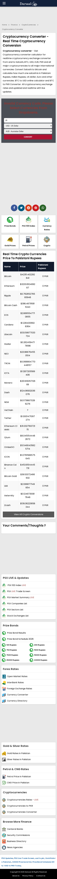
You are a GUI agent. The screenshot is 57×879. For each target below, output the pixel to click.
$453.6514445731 (27, 466)
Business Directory (16, 841)
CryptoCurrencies (29, 25)
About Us (15, 876)
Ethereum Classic (10, 428)
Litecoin (8, 334)
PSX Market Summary (20, 597)
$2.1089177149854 (28, 486)
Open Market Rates (17, 676)
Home (4, 25)
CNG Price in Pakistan (18, 782)
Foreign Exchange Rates (19, 688)
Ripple (7, 295)
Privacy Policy (27, 876)
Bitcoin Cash (10, 305)
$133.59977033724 (27, 334)
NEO (6, 353)
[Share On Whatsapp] (43, 208)
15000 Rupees (40, 655)
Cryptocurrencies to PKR (20, 805)
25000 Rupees (12, 660)
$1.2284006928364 (28, 324)
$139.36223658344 (27, 505)
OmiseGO (9, 447)
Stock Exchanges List (18, 615)
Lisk (6, 485)
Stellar (7, 344)
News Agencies (15, 847)
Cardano (8, 324)
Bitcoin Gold (10, 476)
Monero (8, 382)
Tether (7, 418)
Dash (7, 392)
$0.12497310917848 (28, 495)
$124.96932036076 (27, 392)
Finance (14, 25)
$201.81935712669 (27, 383)
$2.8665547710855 (28, 315)
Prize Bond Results (16, 633)
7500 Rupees (12, 655)
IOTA (6, 373)
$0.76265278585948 (27, 295)
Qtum (7, 437)
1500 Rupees (39, 650)
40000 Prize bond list (22, 862)
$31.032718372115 (27, 428)
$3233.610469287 (27, 286)
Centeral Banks (15, 829)
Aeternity (9, 495)
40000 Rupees (40, 660)
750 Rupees (11, 650)
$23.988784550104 (27, 353)
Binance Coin (10, 466)
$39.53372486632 (27, 476)
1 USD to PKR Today (12, 865)
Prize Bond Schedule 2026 (20, 639)
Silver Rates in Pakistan (19, 759)
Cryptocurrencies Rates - (22, 799)
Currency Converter (17, 694)
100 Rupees (11, 645)
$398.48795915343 (28, 305)
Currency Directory (17, 700)
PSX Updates (7, 858)
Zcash (7, 505)
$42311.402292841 (27, 276)
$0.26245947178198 (28, 344)
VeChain (8, 410)
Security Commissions (18, 835)
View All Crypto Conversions (28, 514)
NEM (6, 402)
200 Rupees (39, 645)
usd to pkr (39, 858)
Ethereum (9, 285)
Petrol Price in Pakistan (19, 776)
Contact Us (40, 876)
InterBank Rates (15, 682)
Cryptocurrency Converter (12, 29)
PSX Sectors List (15, 609)
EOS (6, 315)
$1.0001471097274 (28, 418)
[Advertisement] (28, 172)
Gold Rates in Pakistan (18, 753)
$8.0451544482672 (27, 437)
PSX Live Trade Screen (24, 858)
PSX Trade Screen (18, 591)
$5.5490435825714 (27, 447)
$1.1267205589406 (27, 373)
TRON (7, 363)
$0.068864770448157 (27, 363)
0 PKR (45, 276)
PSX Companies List (17, 603)
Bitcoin (7, 276)
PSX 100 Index (16, 585)
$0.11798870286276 (27, 402)
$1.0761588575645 (27, 457)
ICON (7, 456)
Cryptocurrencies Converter (22, 812)
